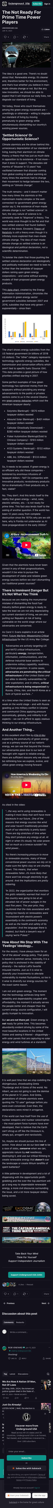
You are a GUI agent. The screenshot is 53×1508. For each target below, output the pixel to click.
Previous (10, 1303)
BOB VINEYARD (15, 1347)
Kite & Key (39, 735)
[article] (26, 1390)
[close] (45, 1414)
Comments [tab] (8, 1322)
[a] (46, 1408)
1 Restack (29, 1284)
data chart (13, 289)
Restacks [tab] (20, 1322)
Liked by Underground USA (21, 1351)
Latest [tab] (12, 1374)
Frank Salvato (20, 1394)
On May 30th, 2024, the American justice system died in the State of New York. (18, 1390)
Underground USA (10, 28)
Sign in (47, 4)
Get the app (39, 1495)
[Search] (48, 1374)
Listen (47, 29)
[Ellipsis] (49, 1347)
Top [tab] (5, 1374)
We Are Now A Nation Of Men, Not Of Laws (19, 1383)
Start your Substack (19, 1495)
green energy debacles (19, 400)
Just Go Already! (11, 1404)
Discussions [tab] (23, 1374)
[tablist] (14, 1322)
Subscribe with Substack (28, 1468)
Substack (13, 1502)
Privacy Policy (31, 1480)
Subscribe (37, 4)
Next (44, 1303)
